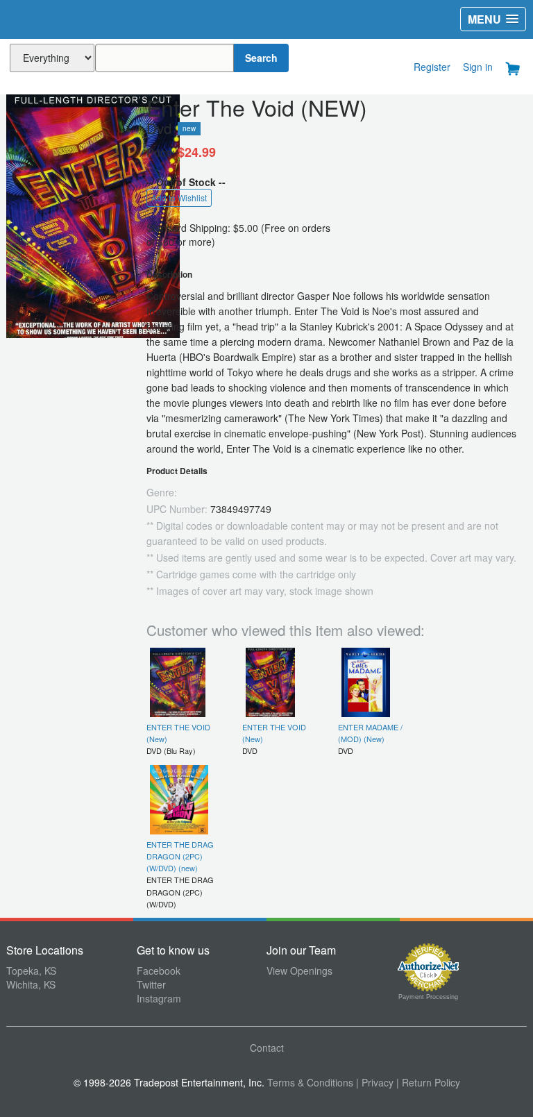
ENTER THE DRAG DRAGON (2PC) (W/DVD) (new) (180, 856)
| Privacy (375, 1082)
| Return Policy (428, 1082)
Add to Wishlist (179, 197)
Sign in (478, 67)
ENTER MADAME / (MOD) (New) (370, 732)
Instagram (159, 998)
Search (261, 58)
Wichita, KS (31, 984)
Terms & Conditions (310, 1082)
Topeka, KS (31, 970)
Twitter (151, 984)
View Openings (299, 970)
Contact (267, 1048)
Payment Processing (428, 996)
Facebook (158, 970)
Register (432, 67)
